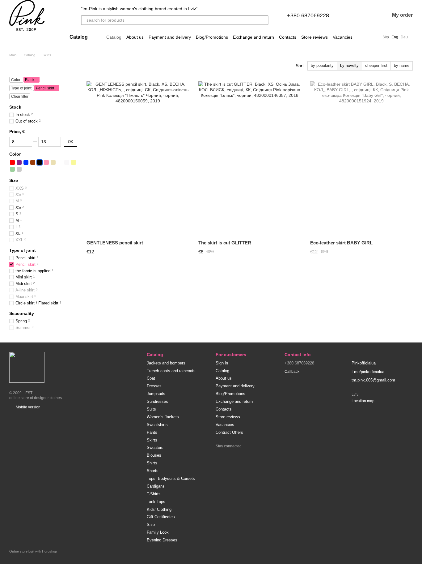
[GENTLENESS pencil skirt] (138, 158)
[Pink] (46, 162)
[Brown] (33, 162)
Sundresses (157, 401)
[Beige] (53, 162)
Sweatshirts (157, 424)
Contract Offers (229, 432)
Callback (292, 371)
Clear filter (19, 96)
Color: (16, 80)
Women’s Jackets (163, 417)
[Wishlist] (368, 15)
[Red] (12, 162)
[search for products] (263, 20)
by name (401, 65)
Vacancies (342, 37)
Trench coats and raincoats (171, 370)
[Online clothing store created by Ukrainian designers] (26, 367)
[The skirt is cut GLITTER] (249, 158)
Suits (151, 409)
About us (135, 37)
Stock (15, 107)
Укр (386, 37)
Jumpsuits (156, 393)
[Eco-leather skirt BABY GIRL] (361, 158)
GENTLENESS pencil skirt (115, 242)
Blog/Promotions (212, 37)
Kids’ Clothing (159, 509)
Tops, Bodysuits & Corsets (171, 478)
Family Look (158, 532)
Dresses (154, 386)
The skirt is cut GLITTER (224, 242)
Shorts (152, 470)
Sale (151, 524)
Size (13, 180)
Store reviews (314, 37)
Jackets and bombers (166, 363)
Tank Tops (156, 501)
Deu (404, 37)
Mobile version (27, 407)
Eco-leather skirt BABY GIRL (341, 242)
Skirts (152, 440)
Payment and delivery (170, 37)
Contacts (287, 37)
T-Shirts (154, 494)
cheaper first (376, 65)
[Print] (60, 162)
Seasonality (21, 313)
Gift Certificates (161, 516)
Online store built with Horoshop (33, 551)
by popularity (322, 65)
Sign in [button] (222, 363)
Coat (151, 378)
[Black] (39, 162)
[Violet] (19, 162)
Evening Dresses (162, 540)
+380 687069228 (308, 15)
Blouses (154, 455)
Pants (152, 432)
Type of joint (22, 250)
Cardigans (156, 486)
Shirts (152, 463)
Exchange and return (253, 37)
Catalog (113, 37)
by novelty (349, 65)
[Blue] (26, 162)
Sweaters (155, 447)
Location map (363, 401)
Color (15, 154)
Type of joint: (21, 88)
